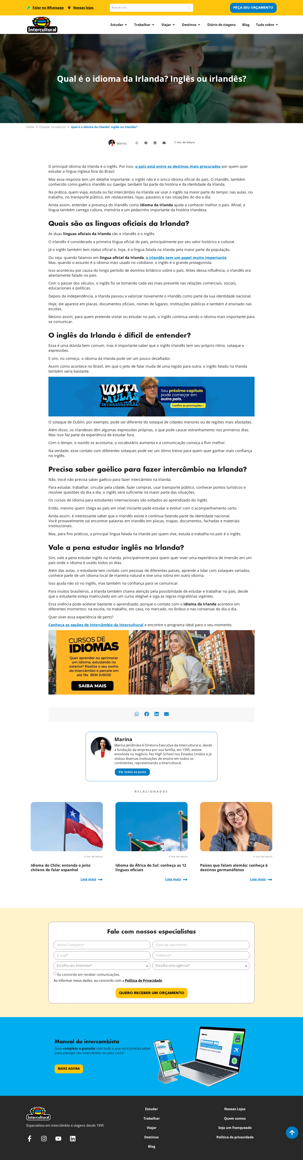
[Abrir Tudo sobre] (276, 24)
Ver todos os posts (132, 772)
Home (30, 127)
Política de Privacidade (143, 980)
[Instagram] (44, 1139)
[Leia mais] (100, 879)
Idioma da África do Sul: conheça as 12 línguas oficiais (150, 867)
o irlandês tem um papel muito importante (186, 257)
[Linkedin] (73, 1139)
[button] (137, 142)
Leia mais (88, 879)
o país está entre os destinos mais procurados (178, 166)
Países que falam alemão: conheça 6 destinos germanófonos (234, 867)
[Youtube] (58, 1139)
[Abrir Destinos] (199, 24)
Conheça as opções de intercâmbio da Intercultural (95, 624)
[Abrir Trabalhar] (153, 24)
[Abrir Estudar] (126, 24)
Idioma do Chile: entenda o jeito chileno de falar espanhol (60, 867)
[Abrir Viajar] (173, 24)
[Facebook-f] (29, 1139)
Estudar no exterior (52, 127)
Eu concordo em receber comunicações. (88, 974)
